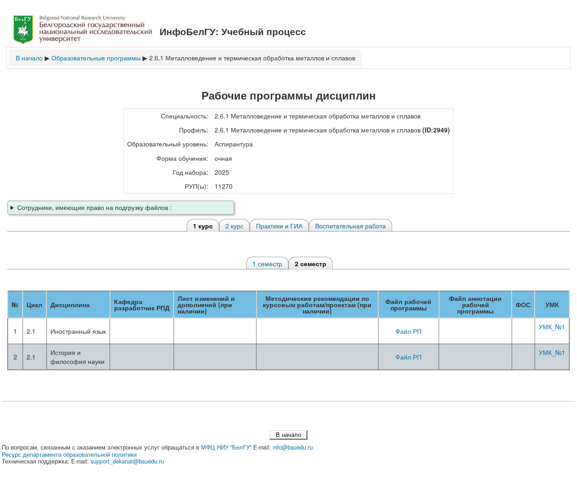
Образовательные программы (96, 57)
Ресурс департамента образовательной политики (69, 454)
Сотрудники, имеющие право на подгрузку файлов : (94, 207)
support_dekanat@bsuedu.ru (127, 461)
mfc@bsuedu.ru (293, 447)
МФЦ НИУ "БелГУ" (226, 447)
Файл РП (408, 331)
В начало (29, 57)
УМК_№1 (552, 326)
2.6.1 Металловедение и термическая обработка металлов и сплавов (252, 57)
